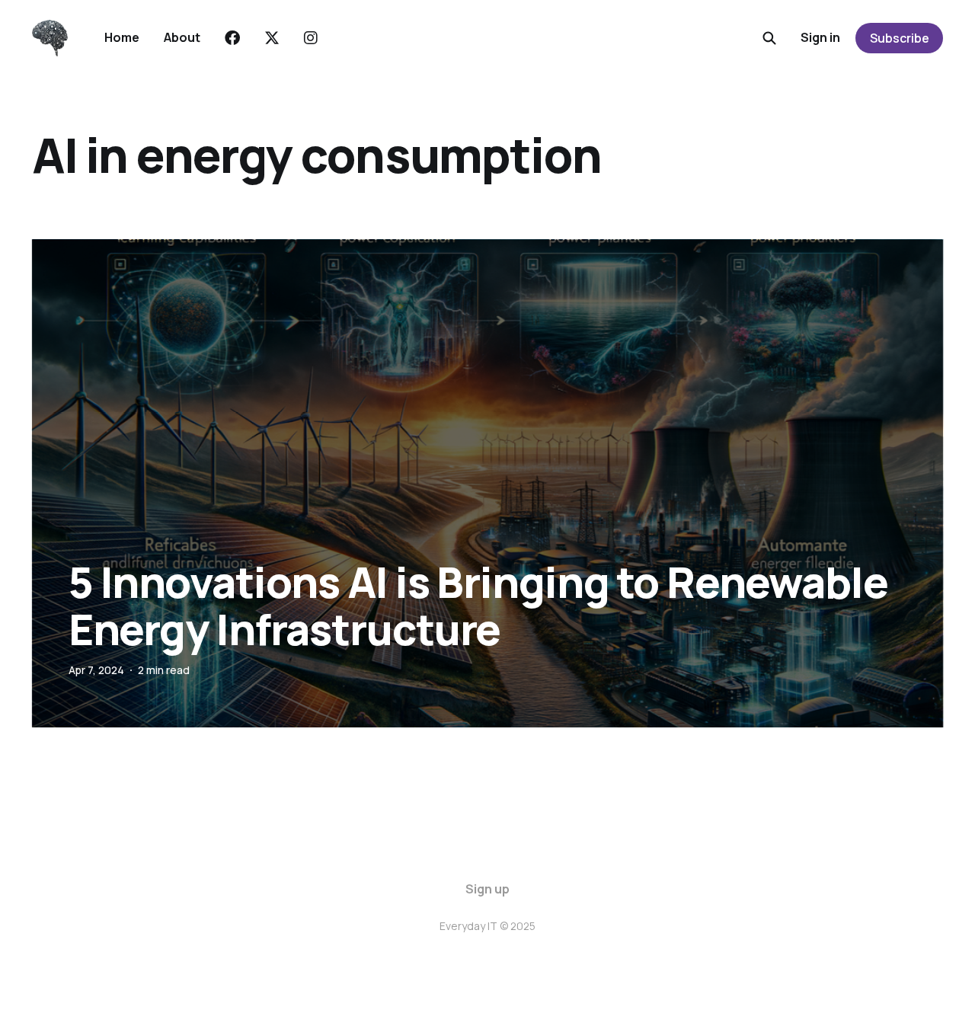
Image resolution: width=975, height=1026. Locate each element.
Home (121, 37)
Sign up (487, 889)
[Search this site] (769, 38)
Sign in (820, 37)
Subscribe (899, 38)
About (182, 37)
